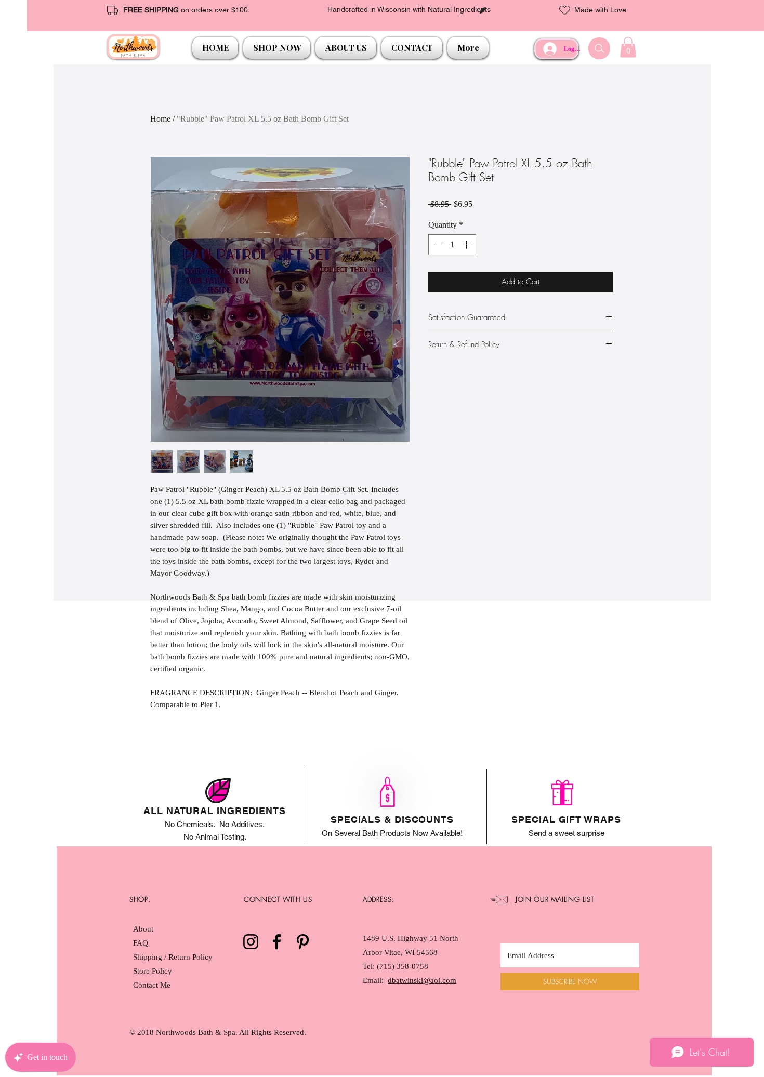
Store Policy (152, 971)
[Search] (599, 48)
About (143, 929)
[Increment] (467, 245)
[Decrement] (437, 245)
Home (160, 118)
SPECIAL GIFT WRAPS (566, 819)
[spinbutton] (452, 245)
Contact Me (151, 985)
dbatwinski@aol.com (422, 980)
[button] (277, 48)
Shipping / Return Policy (174, 957)
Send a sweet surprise (566, 833)
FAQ (140, 943)
